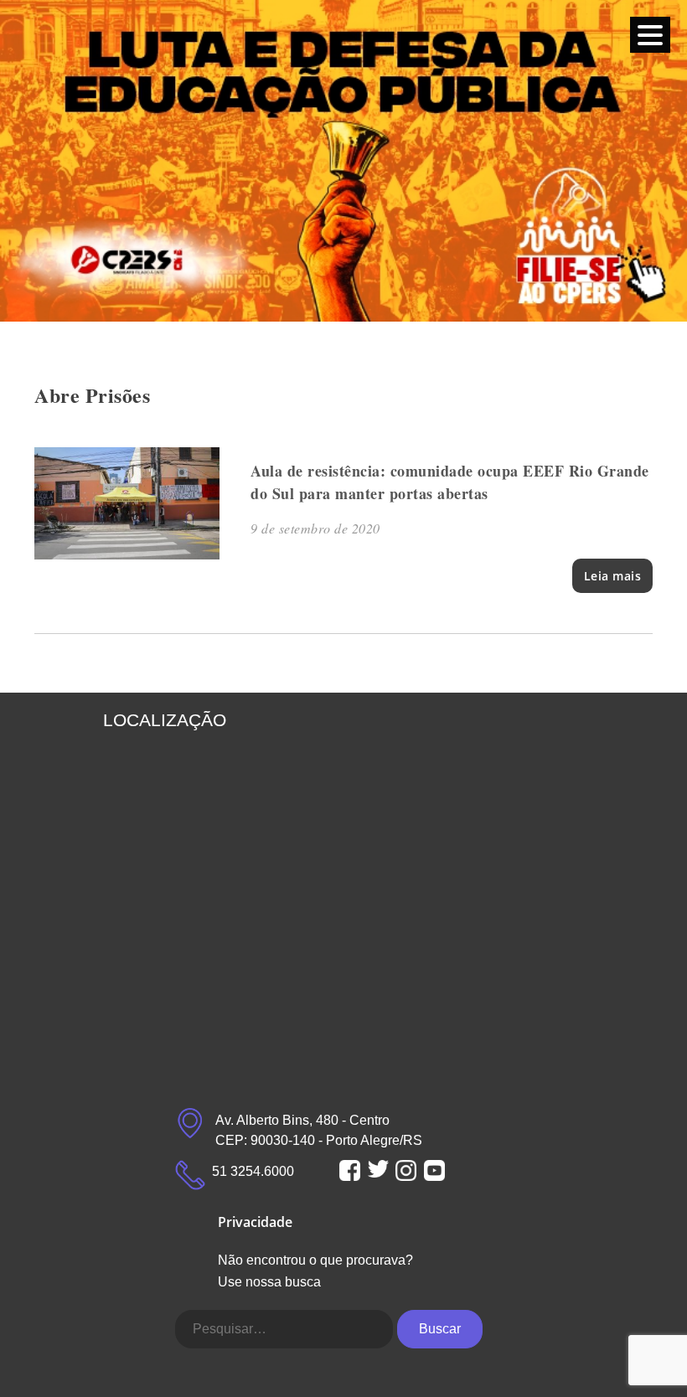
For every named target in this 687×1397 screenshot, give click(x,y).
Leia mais (613, 576)
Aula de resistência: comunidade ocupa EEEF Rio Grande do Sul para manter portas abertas (450, 482)
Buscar (440, 1329)
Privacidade (255, 1222)
